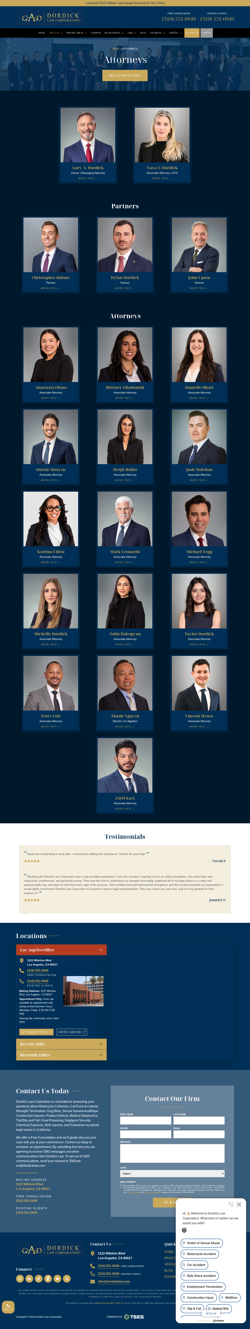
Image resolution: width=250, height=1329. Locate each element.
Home (42, 32)
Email (177, 1128)
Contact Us (192, 32)
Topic (123, 1168)
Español (206, 32)
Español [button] (176, 33)
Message (126, 1141)
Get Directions (34, 1032)
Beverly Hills (32, 1044)
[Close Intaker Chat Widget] (239, 1204)
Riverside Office (35, 1055)
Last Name (180, 1114)
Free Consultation (125, 75)
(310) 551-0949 (179, 18)
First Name (127, 1114)
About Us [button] (56, 33)
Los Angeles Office (37, 949)
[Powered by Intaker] (219, 1321)
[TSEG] (134, 1317)
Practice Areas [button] (77, 33)
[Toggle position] (231, 1204)
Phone (124, 1128)
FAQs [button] (133, 33)
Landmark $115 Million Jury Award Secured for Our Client (125, 3)
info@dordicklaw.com (114, 1281)
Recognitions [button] (115, 33)
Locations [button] (158, 33)
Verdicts (96, 32)
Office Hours (72, 1032)
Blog (143, 32)
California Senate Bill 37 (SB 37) (108, 1303)
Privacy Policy (133, 1192)
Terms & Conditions (153, 1192)
